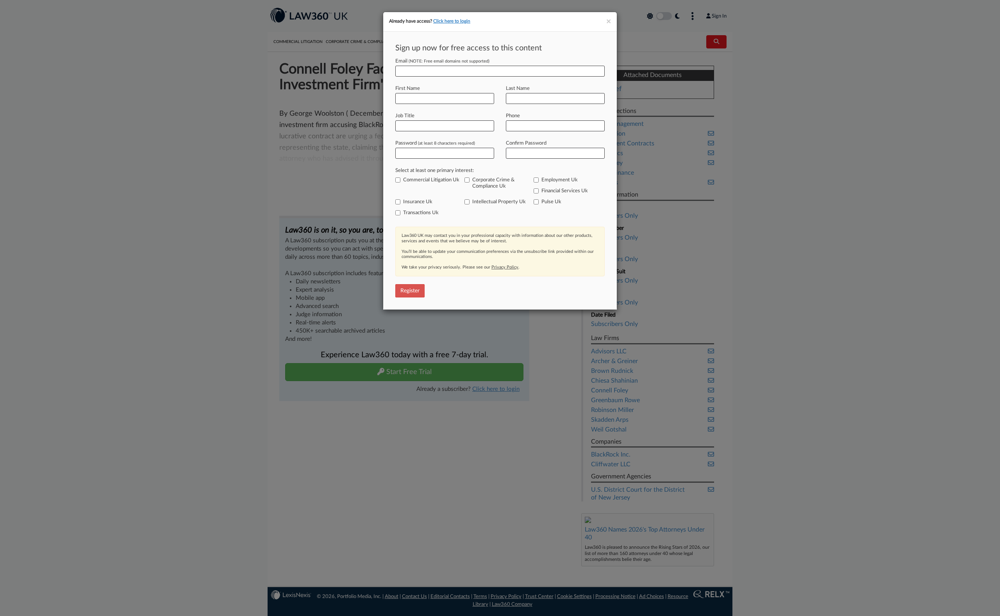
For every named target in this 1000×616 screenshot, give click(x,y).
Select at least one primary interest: (434, 170)
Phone (513, 115)
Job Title (404, 115)
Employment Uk (559, 180)
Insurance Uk (417, 201)
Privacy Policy (504, 267)
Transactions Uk (421, 212)
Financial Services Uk (564, 190)
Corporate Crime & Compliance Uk (493, 183)
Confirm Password (526, 143)
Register (410, 291)
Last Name (518, 88)
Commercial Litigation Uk (431, 180)
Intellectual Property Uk (499, 201)
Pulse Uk (551, 201)
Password (435, 143)
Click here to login (451, 21)
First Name (407, 88)
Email (442, 61)
